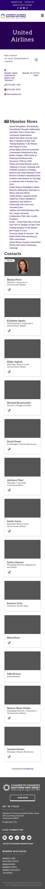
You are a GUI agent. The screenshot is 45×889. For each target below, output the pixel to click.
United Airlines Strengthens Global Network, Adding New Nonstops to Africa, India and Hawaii (24, 190)
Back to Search (10, 56)
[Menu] (42, 15)
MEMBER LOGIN (16, 2)
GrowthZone (28, 769)
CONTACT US (29, 2)
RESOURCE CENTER (10, 861)
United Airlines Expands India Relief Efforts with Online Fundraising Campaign (25, 245)
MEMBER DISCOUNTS (11, 870)
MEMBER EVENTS (9, 867)
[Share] (36, 60)
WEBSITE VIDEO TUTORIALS (22, 5)
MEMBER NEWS (8, 864)
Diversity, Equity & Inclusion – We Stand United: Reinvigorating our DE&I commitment (24, 236)
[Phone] (9, 289)
